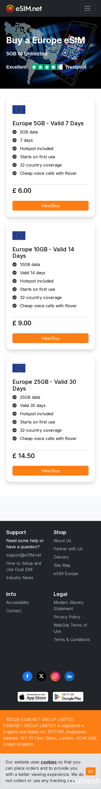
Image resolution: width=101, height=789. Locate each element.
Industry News (19, 577)
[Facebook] (27, 676)
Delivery (61, 557)
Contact (13, 610)
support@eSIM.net (23, 555)
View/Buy (50, 205)
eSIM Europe (66, 573)
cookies (49, 762)
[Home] (24, 8)
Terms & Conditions (72, 639)
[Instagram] (55, 676)
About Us (62, 540)
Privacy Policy (67, 616)
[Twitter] (41, 676)
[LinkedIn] (69, 676)
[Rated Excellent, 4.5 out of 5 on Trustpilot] (47, 67)
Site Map (62, 565)
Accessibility (17, 602)
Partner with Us (68, 548)
